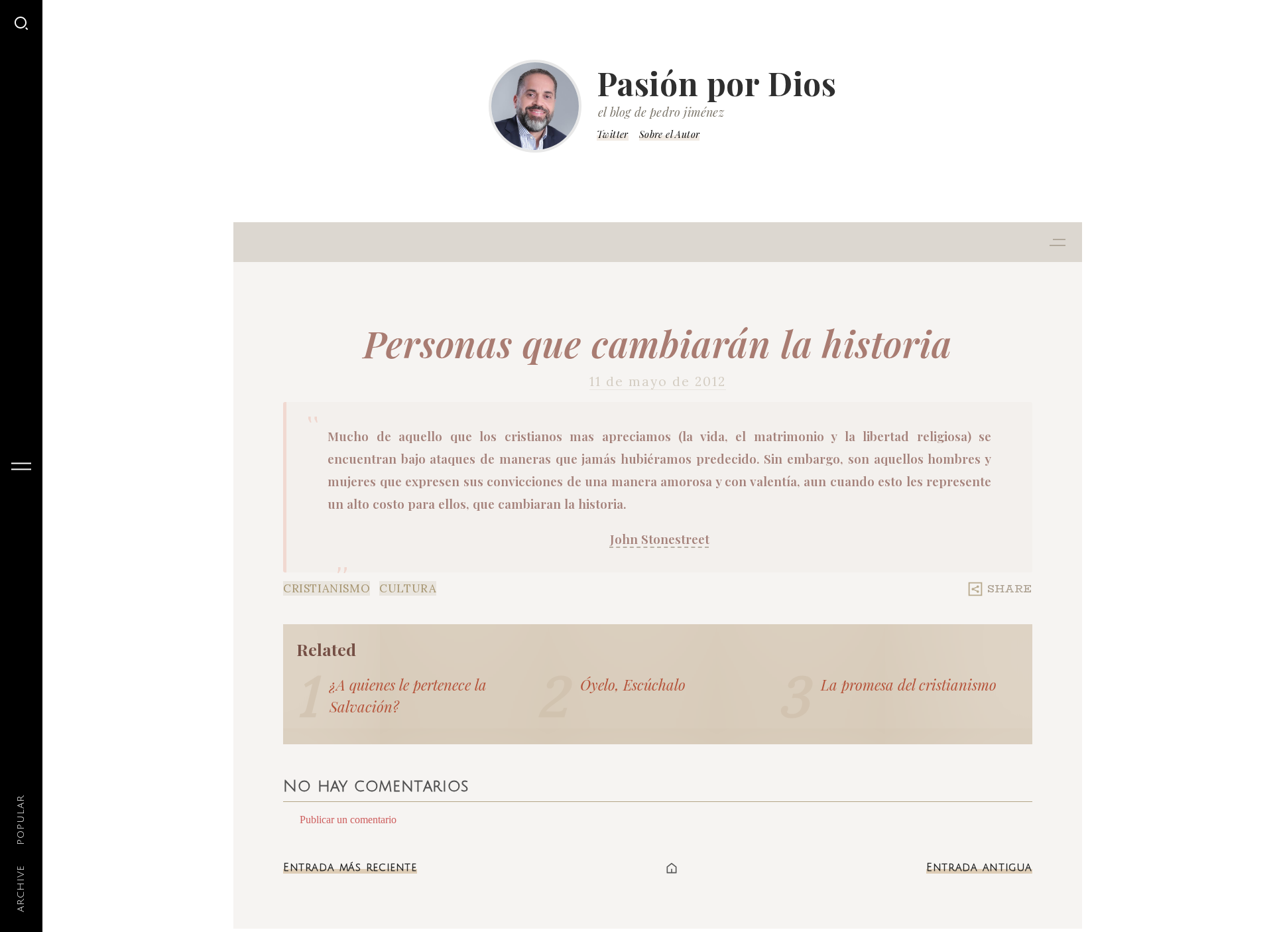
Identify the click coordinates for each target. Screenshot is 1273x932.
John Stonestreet (659, 538)
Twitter (613, 134)
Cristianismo (326, 588)
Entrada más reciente (350, 868)
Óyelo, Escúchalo (633, 685)
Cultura (407, 588)
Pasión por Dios (717, 83)
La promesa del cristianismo (909, 685)
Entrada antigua (979, 868)
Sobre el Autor (669, 134)
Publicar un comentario (348, 819)
